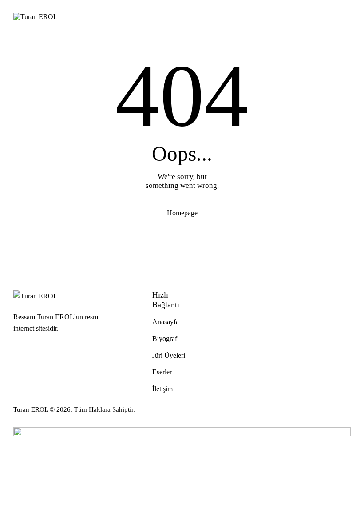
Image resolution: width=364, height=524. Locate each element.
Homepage (182, 213)
